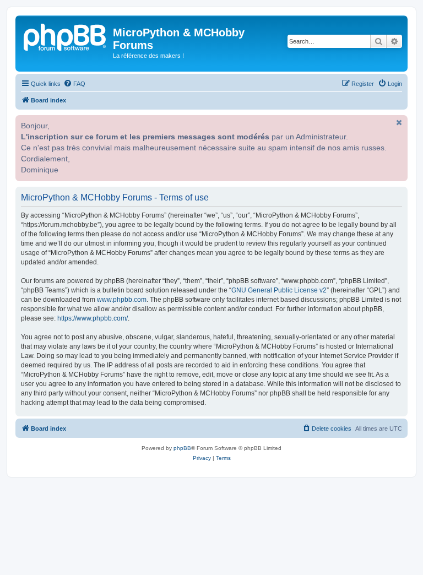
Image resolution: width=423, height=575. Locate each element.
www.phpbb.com (122, 299)
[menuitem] (74, 83)
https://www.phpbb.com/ (92, 318)
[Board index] (65, 35)
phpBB (182, 448)
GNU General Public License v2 (279, 290)
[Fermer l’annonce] (398, 122)
